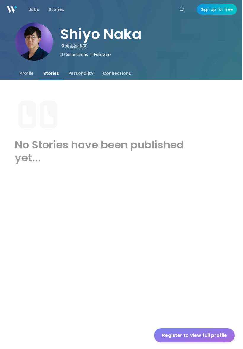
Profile (27, 73)
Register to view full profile (194, 335)
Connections (117, 73)
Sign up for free (217, 9)
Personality (80, 73)
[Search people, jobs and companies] (182, 9)
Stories (51, 73)
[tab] (27, 73)
